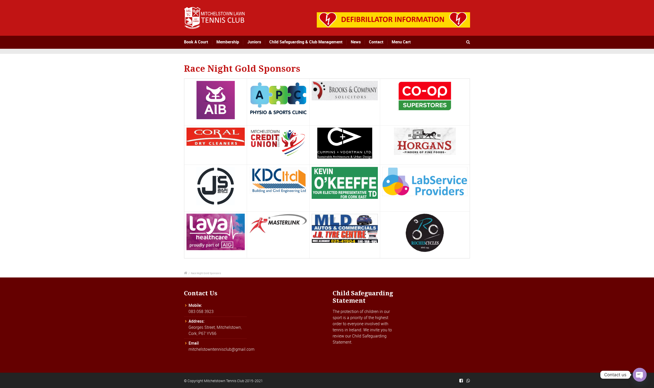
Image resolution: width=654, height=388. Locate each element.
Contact (376, 42)
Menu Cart (401, 42)
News (356, 42)
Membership (227, 42)
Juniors (254, 42)
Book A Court (196, 42)
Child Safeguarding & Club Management (306, 42)
